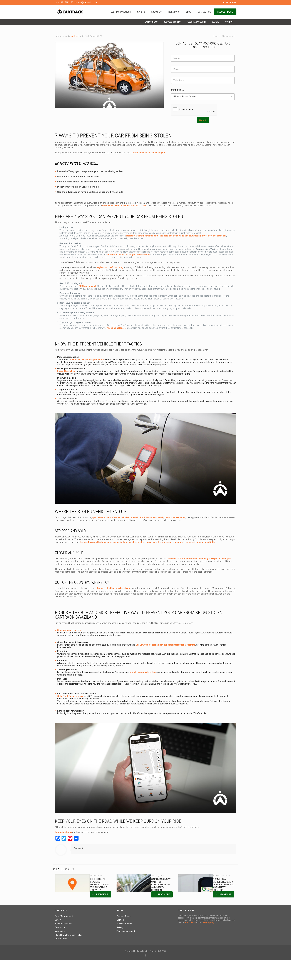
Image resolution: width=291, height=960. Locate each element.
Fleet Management (64, 916)
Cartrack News (123, 916)
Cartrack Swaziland (99, 192)
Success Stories (124, 923)
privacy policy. (209, 922)
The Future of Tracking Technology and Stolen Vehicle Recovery (99, 884)
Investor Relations (63, 923)
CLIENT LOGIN (229, 2)
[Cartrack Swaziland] (70, 12)
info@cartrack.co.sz (87, 2)
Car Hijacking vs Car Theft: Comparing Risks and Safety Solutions (161, 884)
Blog (120, 910)
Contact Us (60, 927)
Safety (58, 920)
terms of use (190, 922)
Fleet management (126, 931)
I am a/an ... (177, 89)
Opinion (120, 920)
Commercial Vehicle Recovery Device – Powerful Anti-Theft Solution (223, 884)
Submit (202, 120)
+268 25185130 (65, 2)
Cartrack (75, 36)
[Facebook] (145, 955)
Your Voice (60, 931)
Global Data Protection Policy (68, 935)
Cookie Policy (61, 938)
